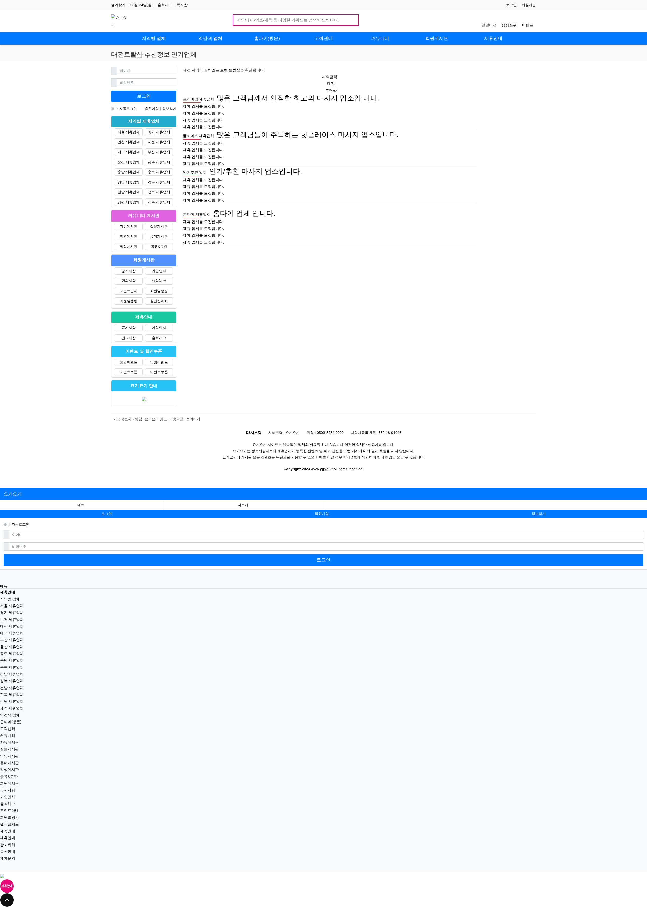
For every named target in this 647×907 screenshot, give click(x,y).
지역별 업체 (10, 599)
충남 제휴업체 (129, 172)
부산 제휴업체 (159, 152)
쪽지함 (182, 5)
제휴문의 (7, 858)
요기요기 (13, 494)
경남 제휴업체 (129, 182)
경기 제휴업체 (159, 132)
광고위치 (7, 845)
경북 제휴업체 (159, 182)
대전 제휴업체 (159, 142)
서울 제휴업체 (129, 132)
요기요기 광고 (156, 419)
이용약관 (176, 419)
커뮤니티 (7, 735)
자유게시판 (128, 226)
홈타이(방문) (10, 722)
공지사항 (129, 271)
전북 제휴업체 (159, 192)
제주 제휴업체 (159, 202)
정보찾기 (169, 109)
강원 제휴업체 (129, 202)
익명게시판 (128, 236)
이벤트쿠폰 (159, 372)
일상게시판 (128, 247)
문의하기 (193, 419)
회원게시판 (9, 783)
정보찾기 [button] (539, 514)
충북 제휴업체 (159, 172)
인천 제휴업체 (129, 142)
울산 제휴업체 (129, 162)
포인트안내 (128, 291)
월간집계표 (159, 301)
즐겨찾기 (118, 5)
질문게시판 (159, 226)
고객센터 (7, 728)
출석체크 (165, 5)
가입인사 (159, 271)
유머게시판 (159, 236)
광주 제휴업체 (159, 162)
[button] (243, 505)
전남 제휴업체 (129, 192)
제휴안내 (7, 831)
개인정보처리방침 (128, 419)
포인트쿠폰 (128, 372)
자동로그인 (128, 109)
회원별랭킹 (159, 291)
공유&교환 (159, 247)
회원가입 (529, 5)
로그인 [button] (106, 514)
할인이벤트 (128, 362)
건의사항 (129, 281)
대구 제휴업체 (129, 152)
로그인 (511, 5)
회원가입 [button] (322, 514)
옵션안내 (7, 851)
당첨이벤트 (159, 362)
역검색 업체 (10, 715)
